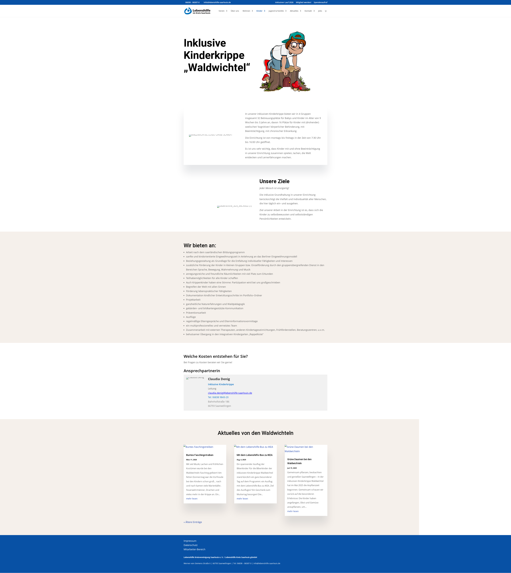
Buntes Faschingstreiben (199, 455)
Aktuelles (294, 11)
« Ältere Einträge (193, 522)
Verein (221, 11)
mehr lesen (191, 498)
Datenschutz (190, 545)
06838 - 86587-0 (192, 2)
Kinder (259, 11)
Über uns (235, 11)
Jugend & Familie (276, 11)
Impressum (190, 540)
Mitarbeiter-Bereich (194, 549)
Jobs (320, 11)
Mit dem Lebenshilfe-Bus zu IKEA (255, 455)
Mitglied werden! (303, 2)
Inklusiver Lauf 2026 (284, 2)
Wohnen (246, 11)
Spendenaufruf (320, 2)
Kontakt (308, 11)
